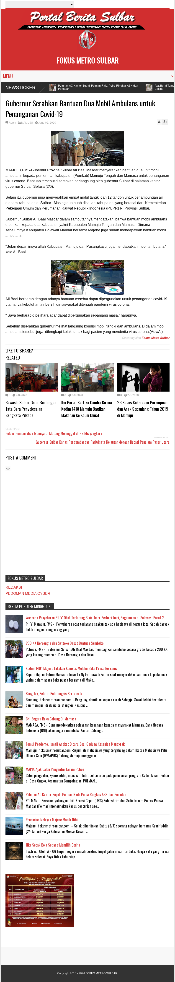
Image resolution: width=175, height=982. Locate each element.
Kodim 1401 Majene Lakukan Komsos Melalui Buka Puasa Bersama (72, 668)
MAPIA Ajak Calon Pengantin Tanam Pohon (55, 769)
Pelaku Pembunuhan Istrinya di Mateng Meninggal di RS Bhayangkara (53, 433)
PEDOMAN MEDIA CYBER (27, 593)
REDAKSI (13, 587)
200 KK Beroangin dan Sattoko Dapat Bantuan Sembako (64, 643)
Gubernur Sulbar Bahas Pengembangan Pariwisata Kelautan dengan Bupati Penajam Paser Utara (103, 442)
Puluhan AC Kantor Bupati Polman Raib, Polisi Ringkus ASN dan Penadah (92, 87)
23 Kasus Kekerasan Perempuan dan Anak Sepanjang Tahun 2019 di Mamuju (142, 408)
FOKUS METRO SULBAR (88, 60)
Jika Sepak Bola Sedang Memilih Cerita (53, 845)
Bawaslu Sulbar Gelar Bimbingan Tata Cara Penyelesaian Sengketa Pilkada (30, 408)
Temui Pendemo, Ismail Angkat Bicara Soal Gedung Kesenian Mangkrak (75, 744)
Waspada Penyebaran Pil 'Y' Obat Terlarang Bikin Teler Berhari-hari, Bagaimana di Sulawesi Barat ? (95, 617)
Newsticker (20, 87)
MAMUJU (27, 122)
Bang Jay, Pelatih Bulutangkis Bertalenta (54, 693)
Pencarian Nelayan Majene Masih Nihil (52, 819)
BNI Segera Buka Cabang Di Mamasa (51, 719)
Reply (12, 122)
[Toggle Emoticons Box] (7, 468)
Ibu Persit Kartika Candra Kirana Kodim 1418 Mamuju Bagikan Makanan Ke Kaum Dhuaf (86, 408)
